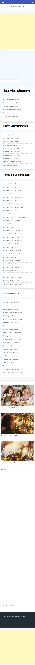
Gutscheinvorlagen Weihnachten (12, 113)
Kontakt (24, 616)
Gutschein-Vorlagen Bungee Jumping (13, 207)
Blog (23, 619)
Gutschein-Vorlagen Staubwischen (12, 267)
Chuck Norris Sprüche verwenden (12, 312)
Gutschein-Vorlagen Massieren (11, 244)
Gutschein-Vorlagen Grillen (10, 227)
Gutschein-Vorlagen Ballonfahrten (12, 197)
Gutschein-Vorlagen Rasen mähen (12, 254)
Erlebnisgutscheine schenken (11, 138)
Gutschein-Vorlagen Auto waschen (12, 190)
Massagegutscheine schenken (11, 151)
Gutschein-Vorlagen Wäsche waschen (13, 277)
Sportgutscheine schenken (10, 165)
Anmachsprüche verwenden (11, 306)
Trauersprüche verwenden (10, 359)
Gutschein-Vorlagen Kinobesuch (12, 234)
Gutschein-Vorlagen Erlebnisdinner (12, 214)
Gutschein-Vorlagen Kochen (11, 237)
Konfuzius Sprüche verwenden (11, 329)
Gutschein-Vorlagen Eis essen (11, 210)
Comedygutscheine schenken (11, 135)
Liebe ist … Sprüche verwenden (12, 332)
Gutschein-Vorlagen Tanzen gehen (12, 274)
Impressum (6, 616)
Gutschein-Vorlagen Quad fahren (12, 250)
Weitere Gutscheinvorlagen (10, 116)
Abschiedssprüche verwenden (11, 302)
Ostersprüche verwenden (10, 349)
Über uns (5, 619)
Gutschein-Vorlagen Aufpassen (11, 187)
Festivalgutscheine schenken (11, 141)
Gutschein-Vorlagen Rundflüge (11, 257)
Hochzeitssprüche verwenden (11, 326)
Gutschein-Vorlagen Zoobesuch (12, 284)
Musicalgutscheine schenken (11, 155)
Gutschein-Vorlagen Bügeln (10, 204)
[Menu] (3, 2)
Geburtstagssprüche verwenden (12, 322)
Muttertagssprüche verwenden (11, 342)
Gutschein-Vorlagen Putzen (10, 247)
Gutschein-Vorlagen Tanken (10, 270)
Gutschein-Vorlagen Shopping (11, 260)
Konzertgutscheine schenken (11, 148)
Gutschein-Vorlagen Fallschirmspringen (14, 217)
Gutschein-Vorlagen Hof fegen (11, 230)
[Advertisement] (17, 31)
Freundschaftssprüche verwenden (12, 319)
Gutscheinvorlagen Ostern (10, 106)
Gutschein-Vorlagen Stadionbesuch (13, 264)
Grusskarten (16, 619)
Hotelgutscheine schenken (10, 145)
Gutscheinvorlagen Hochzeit (11, 103)
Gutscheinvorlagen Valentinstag (12, 109)
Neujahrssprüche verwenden (11, 346)
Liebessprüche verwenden (10, 336)
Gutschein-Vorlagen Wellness (11, 280)
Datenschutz (16, 616)
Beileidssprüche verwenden (10, 309)
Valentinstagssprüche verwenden (12, 366)
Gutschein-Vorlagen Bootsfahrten (12, 200)
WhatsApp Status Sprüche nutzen (12, 372)
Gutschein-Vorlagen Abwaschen (12, 184)
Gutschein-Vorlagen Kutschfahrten (12, 240)
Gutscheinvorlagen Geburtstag (11, 99)
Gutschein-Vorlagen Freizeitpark (12, 220)
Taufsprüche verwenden (10, 356)
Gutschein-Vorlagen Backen (11, 194)
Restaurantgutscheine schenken (12, 161)
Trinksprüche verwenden (10, 362)
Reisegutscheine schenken (10, 158)
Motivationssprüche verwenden (12, 339)
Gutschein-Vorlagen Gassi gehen (12, 224)
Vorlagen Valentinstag (11, 80)
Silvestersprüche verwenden (11, 352)
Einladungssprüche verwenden (11, 316)
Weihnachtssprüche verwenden (12, 369)
